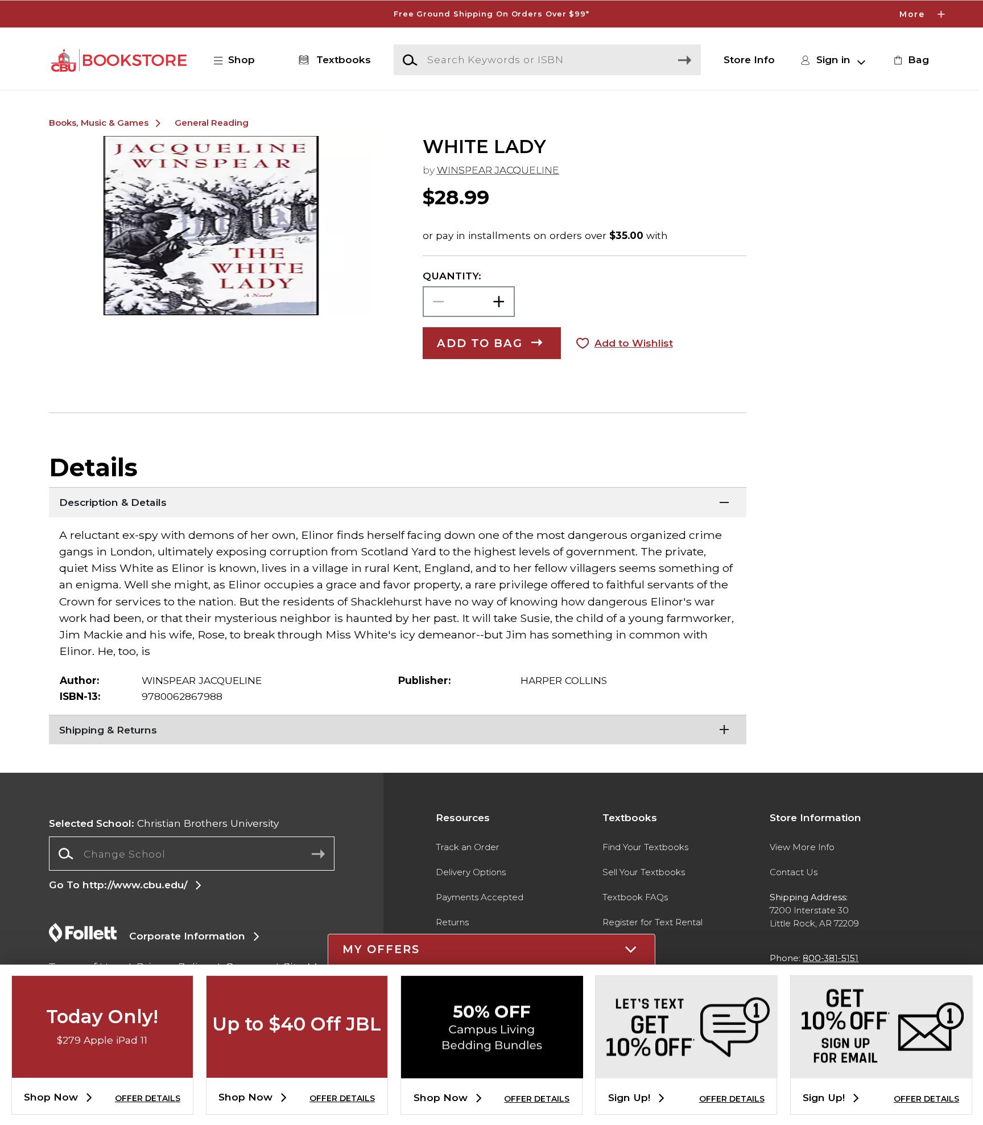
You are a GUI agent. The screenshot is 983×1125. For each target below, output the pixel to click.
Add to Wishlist (633, 343)
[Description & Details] (397, 501)
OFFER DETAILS (147, 1098)
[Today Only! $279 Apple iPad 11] (102, 1068)
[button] (491, 14)
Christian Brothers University (164, 823)
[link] (909, 59)
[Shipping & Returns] (397, 729)
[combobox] (191, 853)
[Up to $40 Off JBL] (296, 1068)
